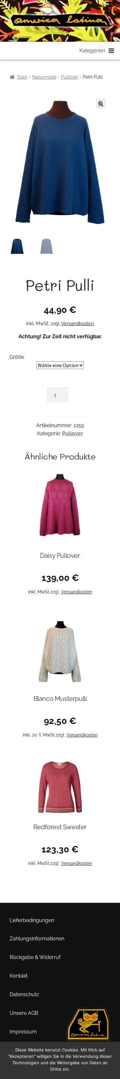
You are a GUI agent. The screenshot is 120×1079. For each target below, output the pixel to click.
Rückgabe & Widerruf (35, 957)
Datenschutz (24, 994)
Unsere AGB (24, 1013)
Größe (17, 357)
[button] (101, 104)
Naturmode (44, 77)
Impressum (23, 1032)
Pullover (69, 77)
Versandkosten (77, 323)
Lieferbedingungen (32, 920)
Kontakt (19, 976)
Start (22, 77)
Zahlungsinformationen (37, 939)
